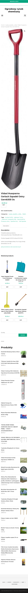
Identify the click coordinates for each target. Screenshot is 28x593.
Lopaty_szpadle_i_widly (11, 25)
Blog (4, 582)
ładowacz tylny (18, 217)
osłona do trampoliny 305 (9, 219)
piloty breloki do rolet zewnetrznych (11, 247)
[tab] (6, 226)
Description (6, 225)
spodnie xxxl (14, 221)
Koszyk (9, 582)
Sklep (23, 582)
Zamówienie (14, 584)
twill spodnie (22, 221)
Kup (4, 205)
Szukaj (3, 332)
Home (2, 25)
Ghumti (15, 590)
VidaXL (24, 214)
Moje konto (16, 582)
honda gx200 (9, 217)
